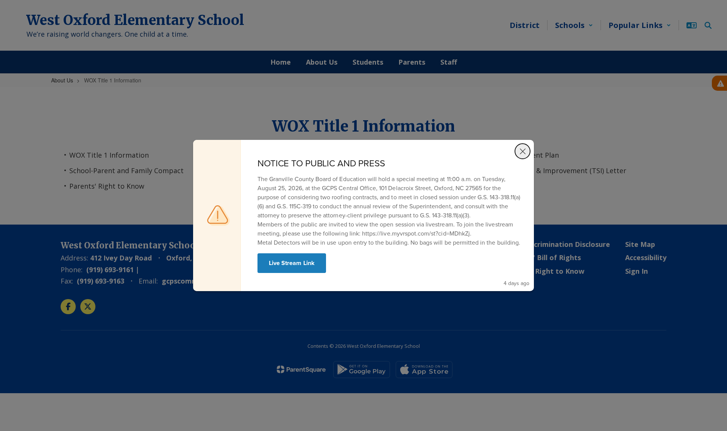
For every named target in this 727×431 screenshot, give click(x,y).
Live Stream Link (292, 263)
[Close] (522, 151)
